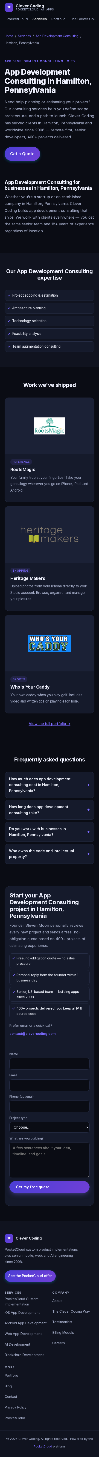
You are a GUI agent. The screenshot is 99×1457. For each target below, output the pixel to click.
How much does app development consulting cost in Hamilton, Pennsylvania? (39, 785)
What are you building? (26, 1138)
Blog (8, 1386)
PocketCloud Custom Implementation (21, 1302)
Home (9, 36)
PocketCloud (17, 19)
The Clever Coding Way (71, 1311)
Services (39, 19)
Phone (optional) (21, 1096)
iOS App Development (22, 1313)
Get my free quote (33, 1187)
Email (13, 1075)
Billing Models (63, 1333)
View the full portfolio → (49, 723)
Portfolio (58, 19)
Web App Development (23, 1334)
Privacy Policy (15, 1407)
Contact (11, 1397)
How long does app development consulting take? (38, 809)
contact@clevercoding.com (32, 1034)
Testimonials (62, 1322)
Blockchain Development (24, 1355)
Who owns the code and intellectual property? (41, 853)
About (57, 1301)
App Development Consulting (57, 36)
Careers (58, 1343)
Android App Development (26, 1323)
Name (13, 1054)
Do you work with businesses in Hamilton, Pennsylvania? (37, 831)
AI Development (17, 1344)
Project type (18, 1118)
